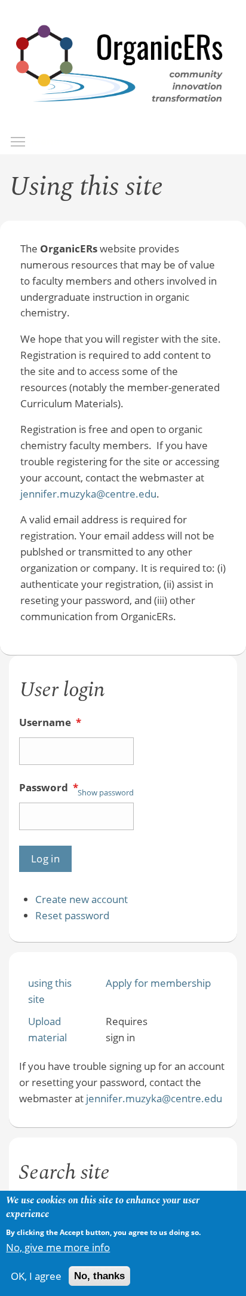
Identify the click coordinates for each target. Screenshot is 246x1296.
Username (50, 722)
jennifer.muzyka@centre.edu (88, 494)
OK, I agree (36, 1276)
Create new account (81, 899)
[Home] (120, 114)
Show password (106, 792)
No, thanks (99, 1276)
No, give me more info (58, 1247)
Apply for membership (158, 983)
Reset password (72, 915)
